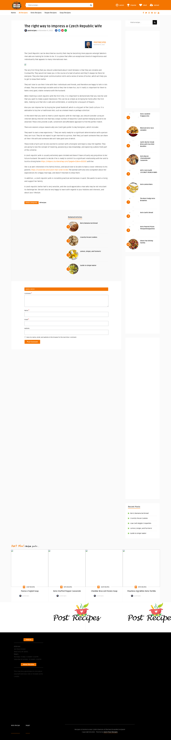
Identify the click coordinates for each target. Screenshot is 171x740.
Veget (28, 725)
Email (26, 319)
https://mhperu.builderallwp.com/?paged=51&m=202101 (64, 161)
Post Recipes (35, 725)
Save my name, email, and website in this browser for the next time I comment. (52, 337)
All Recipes (23, 13)
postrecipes (32, 31)
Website (26, 328)
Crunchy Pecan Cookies (88, 237)
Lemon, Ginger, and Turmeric (90, 251)
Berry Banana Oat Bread (89, 223)
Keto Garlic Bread (146, 213)
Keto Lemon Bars (146, 184)
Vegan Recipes (51, 13)
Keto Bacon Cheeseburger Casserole (145, 158)
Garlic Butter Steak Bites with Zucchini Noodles (147, 144)
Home (13, 13)
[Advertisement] (142, 68)
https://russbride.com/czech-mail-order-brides (49, 170)
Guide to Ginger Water (88, 265)
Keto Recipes (36, 13)
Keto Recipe (15, 725)
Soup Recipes (65, 13)
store (106, 732)
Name (26, 310)
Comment (28, 293)
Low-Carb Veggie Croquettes (140, 523)
